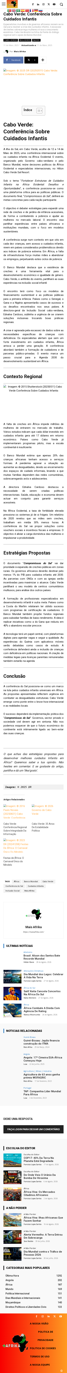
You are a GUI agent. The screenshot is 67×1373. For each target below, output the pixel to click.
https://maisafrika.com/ (33, 932)
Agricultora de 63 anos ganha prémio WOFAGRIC (42, 1076)
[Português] (9, 10)
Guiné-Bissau (30, 1037)
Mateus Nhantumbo (32, 1014)
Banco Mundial (31, 881)
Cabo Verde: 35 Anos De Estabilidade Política (43, 827)
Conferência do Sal (14, 886)
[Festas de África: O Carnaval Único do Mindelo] (15, 845)
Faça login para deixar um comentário (33, 1129)
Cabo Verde (10, 40)
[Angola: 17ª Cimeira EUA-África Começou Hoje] (12, 1060)
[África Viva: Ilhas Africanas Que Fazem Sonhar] (12, 1220)
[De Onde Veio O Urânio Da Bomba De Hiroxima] (12, 1177)
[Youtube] (54, 4)
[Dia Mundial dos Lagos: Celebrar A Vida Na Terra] (12, 976)
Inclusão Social (12, 891)
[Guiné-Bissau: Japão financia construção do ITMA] (12, 1043)
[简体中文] (27, 10)
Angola (27, 1054)
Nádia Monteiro (30, 998)
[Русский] (40, 10)
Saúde (36, 40)
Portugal (27, 1088)
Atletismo (28, 952)
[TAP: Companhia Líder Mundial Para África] (12, 1093)
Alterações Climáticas (33, 971)
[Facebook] (33, 4)
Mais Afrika (20, 51)
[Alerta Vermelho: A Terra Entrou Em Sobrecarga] (12, 1237)
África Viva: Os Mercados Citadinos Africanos (39, 1193)
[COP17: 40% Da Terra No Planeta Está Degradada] (12, 1160)
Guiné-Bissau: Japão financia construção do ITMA (42, 1042)
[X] (55, 1316)
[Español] (23, 10)
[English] (14, 10)
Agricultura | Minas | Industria (38, 1071)
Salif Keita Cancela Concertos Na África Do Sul (42, 993)
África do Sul (29, 988)
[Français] (32, 10)
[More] (42, 60)
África (16, 881)
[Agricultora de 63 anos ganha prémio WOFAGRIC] (12, 1077)
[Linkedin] (49, 1316)
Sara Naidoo (28, 1241)
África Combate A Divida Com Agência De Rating (42, 1010)
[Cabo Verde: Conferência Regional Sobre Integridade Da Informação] (15, 811)
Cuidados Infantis (36, 886)
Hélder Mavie (29, 962)
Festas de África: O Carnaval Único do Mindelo (13, 861)
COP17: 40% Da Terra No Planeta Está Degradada (39, 1159)
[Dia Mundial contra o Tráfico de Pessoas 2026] (12, 1254)
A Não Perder (30, 1214)
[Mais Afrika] (6, 51)
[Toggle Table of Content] (38, 111)
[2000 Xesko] (61, 1371)
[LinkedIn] (38, 4)
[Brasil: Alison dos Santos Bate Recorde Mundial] (12, 958)
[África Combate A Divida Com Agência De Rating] (12, 1010)
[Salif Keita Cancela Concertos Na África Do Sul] (12, 993)
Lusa (25, 1064)
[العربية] (18, 10)
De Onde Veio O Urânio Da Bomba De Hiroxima (40, 1176)
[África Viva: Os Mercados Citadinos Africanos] (12, 1194)
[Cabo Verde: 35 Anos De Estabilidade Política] (44, 811)
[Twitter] (48, 4)
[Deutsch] (36, 10)
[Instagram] (43, 4)
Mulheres (25, 40)
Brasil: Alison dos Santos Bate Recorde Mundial (42, 957)
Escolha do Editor (32, 1154)
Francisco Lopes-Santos (32, 981)
